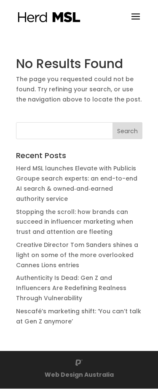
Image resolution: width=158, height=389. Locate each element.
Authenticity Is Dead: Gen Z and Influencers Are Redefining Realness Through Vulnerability (71, 288)
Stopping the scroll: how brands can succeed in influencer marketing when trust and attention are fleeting (74, 222)
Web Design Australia (79, 374)
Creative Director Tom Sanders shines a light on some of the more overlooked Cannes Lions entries (77, 255)
